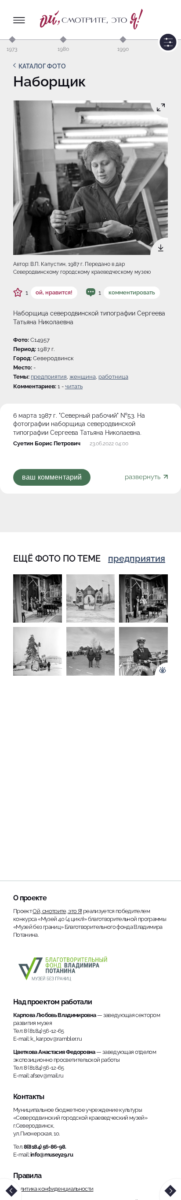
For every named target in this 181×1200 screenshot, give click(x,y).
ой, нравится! (54, 292)
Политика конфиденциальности (53, 1189)
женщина (82, 376)
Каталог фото (42, 66)
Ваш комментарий (52, 477)
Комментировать (132, 292)
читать (74, 386)
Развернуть (143, 477)
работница (113, 376)
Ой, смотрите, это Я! (57, 911)
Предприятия (49, 376)
